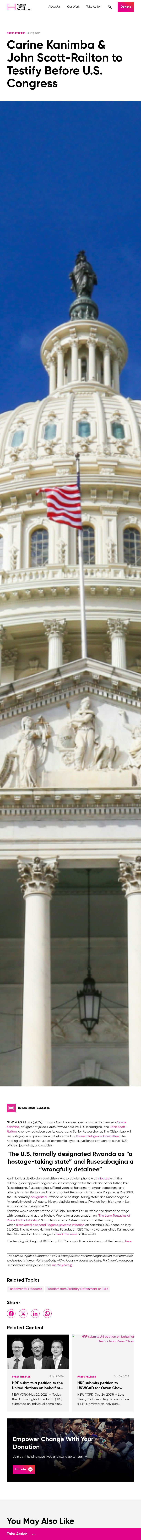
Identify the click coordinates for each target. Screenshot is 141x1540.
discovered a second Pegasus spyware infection (50, 1225)
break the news (66, 1234)
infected (103, 1178)
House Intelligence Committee (97, 1136)
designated (38, 1197)
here (128, 1241)
